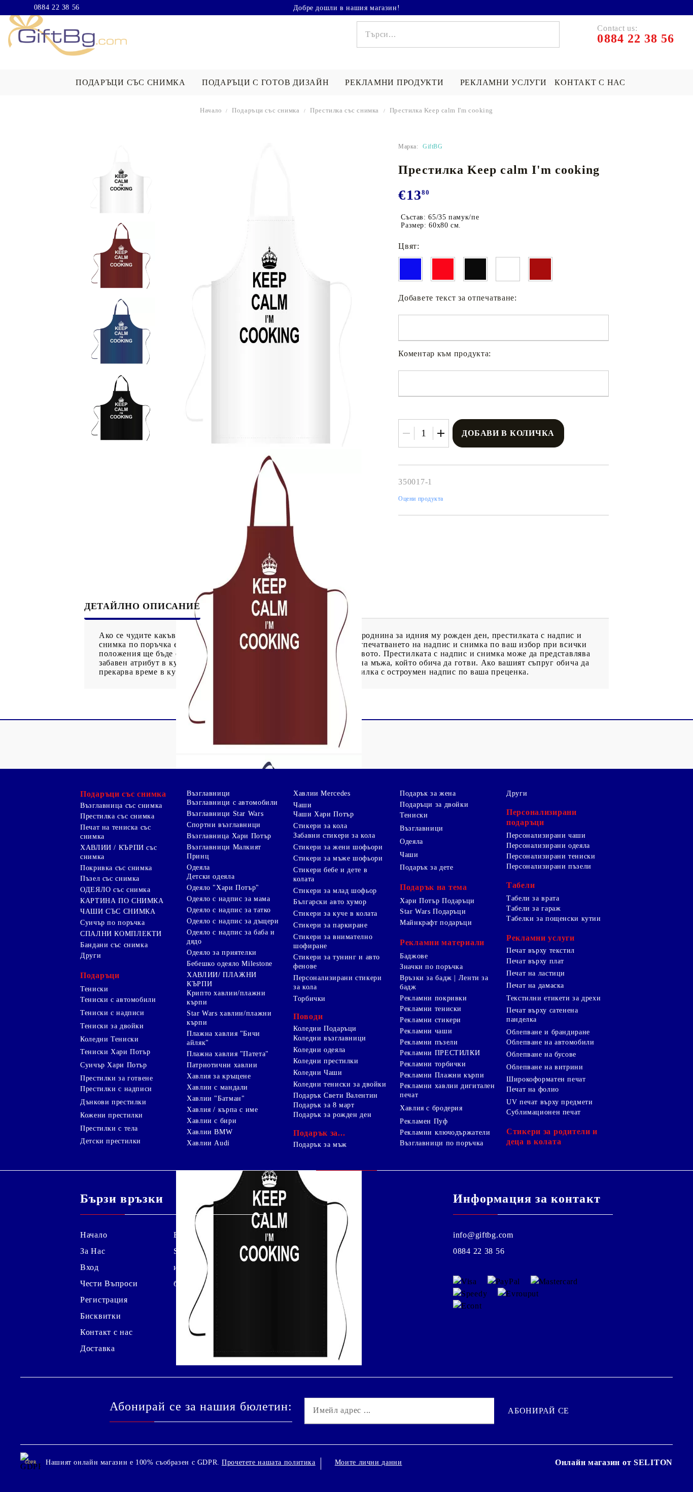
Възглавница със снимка (121, 805)
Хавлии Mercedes (321, 793)
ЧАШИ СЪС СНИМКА (117, 911)
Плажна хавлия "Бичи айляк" (223, 1038)
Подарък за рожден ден (332, 1114)
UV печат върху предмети (549, 1102)
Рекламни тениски (431, 1009)
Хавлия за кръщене (219, 1076)
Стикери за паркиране (330, 925)
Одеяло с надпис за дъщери (233, 921)
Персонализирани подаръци (541, 817)
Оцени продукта (420, 498)
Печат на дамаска (535, 985)
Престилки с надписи (116, 1089)
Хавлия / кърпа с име (222, 1109)
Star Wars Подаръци (433, 911)
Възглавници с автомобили (232, 802)
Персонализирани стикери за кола (337, 982)
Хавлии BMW (209, 1132)
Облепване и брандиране (548, 1032)
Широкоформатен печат (546, 1079)
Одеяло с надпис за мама (228, 899)
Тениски (94, 989)
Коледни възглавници (329, 1038)
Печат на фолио (532, 1089)
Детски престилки (110, 1141)
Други (90, 955)
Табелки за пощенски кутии (553, 918)
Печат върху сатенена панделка (542, 1014)
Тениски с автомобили (118, 999)
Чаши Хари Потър (323, 814)
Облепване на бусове (541, 1054)
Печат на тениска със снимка (115, 832)
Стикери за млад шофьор (335, 890)
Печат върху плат (535, 961)
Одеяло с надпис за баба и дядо (231, 936)
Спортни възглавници (224, 825)
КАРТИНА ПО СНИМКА (122, 901)
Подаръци (100, 975)
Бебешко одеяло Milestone (229, 963)
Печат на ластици (535, 973)
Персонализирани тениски (551, 856)
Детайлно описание (142, 606)
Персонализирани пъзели (549, 866)
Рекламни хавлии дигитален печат (447, 1090)
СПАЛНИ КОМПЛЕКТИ (121, 934)
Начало (211, 110)
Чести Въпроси (108, 1283)
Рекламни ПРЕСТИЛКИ (440, 1053)
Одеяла (198, 867)
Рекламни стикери (430, 1020)
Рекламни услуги (503, 82)
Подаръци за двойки (434, 804)
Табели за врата (532, 898)
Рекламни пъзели (429, 1042)
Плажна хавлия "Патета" (228, 1054)
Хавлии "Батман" (216, 1098)
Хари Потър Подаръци (437, 901)
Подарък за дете (426, 867)
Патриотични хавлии (222, 1065)
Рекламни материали (442, 942)
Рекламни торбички (433, 1064)
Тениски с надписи (112, 1013)
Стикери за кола (320, 826)
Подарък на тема (433, 887)
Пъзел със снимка (110, 878)
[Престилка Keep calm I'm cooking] (121, 179)
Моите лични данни (368, 1462)
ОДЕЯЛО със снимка (115, 889)
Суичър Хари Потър (113, 1065)
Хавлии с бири (211, 1121)
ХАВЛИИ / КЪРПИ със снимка (118, 852)
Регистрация (104, 1299)
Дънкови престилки (113, 1102)
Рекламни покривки (433, 998)
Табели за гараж (533, 908)
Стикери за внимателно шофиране (332, 941)
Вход (89, 1267)
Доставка (97, 1348)
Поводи (308, 1016)
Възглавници (208, 793)
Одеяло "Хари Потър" (223, 887)
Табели (520, 885)
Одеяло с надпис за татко (229, 910)
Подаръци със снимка (131, 82)
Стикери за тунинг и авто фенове (336, 961)
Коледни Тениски (109, 1039)
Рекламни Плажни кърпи (442, 1075)
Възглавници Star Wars (225, 813)
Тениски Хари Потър (115, 1052)
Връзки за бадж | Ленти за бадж (444, 982)
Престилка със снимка (344, 110)
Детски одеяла (210, 876)
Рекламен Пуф (424, 1121)
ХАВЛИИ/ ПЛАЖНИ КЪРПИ (222, 979)
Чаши (302, 805)
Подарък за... (319, 1133)
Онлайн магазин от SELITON (614, 1462)
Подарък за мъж (320, 1144)
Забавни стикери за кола (334, 835)
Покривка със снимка (116, 868)
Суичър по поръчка (112, 922)
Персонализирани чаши (546, 835)
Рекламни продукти (394, 82)
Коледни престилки (326, 1061)
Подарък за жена (428, 793)
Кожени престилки (111, 1115)
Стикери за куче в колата (335, 913)
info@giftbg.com (483, 1234)
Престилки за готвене (116, 1078)
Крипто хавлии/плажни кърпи (226, 997)
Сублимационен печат (543, 1112)
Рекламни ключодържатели (445, 1132)
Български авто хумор (330, 902)
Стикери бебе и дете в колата (330, 874)
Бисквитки (100, 1316)
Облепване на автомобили (550, 1042)
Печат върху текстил (540, 950)
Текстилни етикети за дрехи (553, 998)
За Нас (92, 1251)
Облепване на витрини (544, 1067)
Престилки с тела (109, 1128)
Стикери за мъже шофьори (338, 858)
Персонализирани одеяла (548, 845)
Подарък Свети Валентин (335, 1095)
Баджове (414, 956)
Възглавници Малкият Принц (224, 851)
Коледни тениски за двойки (340, 1084)
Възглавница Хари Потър (229, 836)
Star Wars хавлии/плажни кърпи (229, 1018)
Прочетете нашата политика (269, 1462)
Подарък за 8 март (324, 1105)
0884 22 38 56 (57, 7)
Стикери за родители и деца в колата (552, 1136)
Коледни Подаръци (325, 1028)
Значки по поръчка (431, 967)
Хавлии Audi (208, 1143)
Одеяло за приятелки (222, 952)
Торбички (309, 998)
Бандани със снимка (114, 945)
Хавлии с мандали (217, 1087)
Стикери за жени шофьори (338, 847)
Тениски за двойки (112, 1026)
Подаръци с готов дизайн (265, 82)
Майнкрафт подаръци (436, 922)
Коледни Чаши (317, 1072)
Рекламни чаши (426, 1031)
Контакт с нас (590, 82)
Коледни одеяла (319, 1050)
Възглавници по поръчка (441, 1143)
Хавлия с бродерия (431, 1108)
